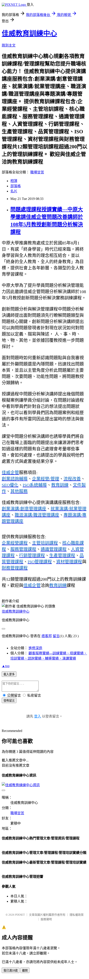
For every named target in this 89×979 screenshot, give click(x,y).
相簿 (13, 181)
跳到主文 (9, 45)
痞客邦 (46, 636)
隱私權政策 (77, 914)
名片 (13, 191)
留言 (56, 636)
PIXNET (20, 914)
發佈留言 (9, 700)
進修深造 (35, 648)
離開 (25, 970)
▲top (6, 666)
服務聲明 (46, 919)
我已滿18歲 (10, 970)
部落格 (15, 186)
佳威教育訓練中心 (29, 33)
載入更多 (9, 674)
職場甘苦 (37, 172)
